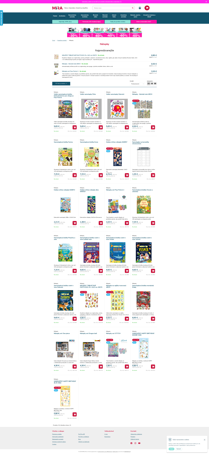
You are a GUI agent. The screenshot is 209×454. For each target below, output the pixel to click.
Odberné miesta (135, 439)
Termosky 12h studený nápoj (91, 22)
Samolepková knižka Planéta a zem (64, 238)
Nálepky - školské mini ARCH (71, 64)
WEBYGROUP (127, 451)
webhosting (115, 451)
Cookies (54, 444)
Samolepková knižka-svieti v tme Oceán (116, 238)
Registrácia (107, 437)
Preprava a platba (57, 434)
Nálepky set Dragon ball (88, 333)
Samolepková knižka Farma (63, 142)
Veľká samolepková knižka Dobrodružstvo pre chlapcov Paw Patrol (64, 95)
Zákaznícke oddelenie (136, 434)
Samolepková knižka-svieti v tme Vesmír (142, 238)
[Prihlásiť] (140, 8)
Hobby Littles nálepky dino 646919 (89, 191)
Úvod (53, 40)
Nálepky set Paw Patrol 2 (70, 71)
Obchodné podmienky (58, 437)
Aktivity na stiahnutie (83, 442)
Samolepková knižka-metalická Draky (143, 286)
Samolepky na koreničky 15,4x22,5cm (140, 143)
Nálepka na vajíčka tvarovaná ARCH (116, 286)
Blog (79, 439)
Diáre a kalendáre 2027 (143, 22)
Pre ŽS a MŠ (81, 434)
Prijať (171, 449)
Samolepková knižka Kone (89, 142)
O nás (106, 434)
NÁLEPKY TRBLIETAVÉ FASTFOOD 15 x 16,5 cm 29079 (79, 55)
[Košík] (147, 7)
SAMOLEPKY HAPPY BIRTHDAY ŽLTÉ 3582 (65, 382)
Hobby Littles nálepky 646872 (64, 190)
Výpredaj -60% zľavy (65, 22)
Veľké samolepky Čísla (88, 94)
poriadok (61, 439)
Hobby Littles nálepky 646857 (116, 142)
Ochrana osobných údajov (59, 442)
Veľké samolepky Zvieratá (115, 94)
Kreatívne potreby (62, 40)
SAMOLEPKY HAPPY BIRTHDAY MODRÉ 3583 (143, 334)
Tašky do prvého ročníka (117, 22)
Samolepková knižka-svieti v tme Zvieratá (63, 286)
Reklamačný (55, 439)
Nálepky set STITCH (113, 333)
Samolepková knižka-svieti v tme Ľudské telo (90, 238)
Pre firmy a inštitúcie (83, 437)
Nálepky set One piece (62, 333)
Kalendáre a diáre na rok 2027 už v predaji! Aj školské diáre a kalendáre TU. (102, 1)
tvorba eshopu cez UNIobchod (105, 451)
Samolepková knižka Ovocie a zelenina (142, 191)
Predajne (133, 437)
